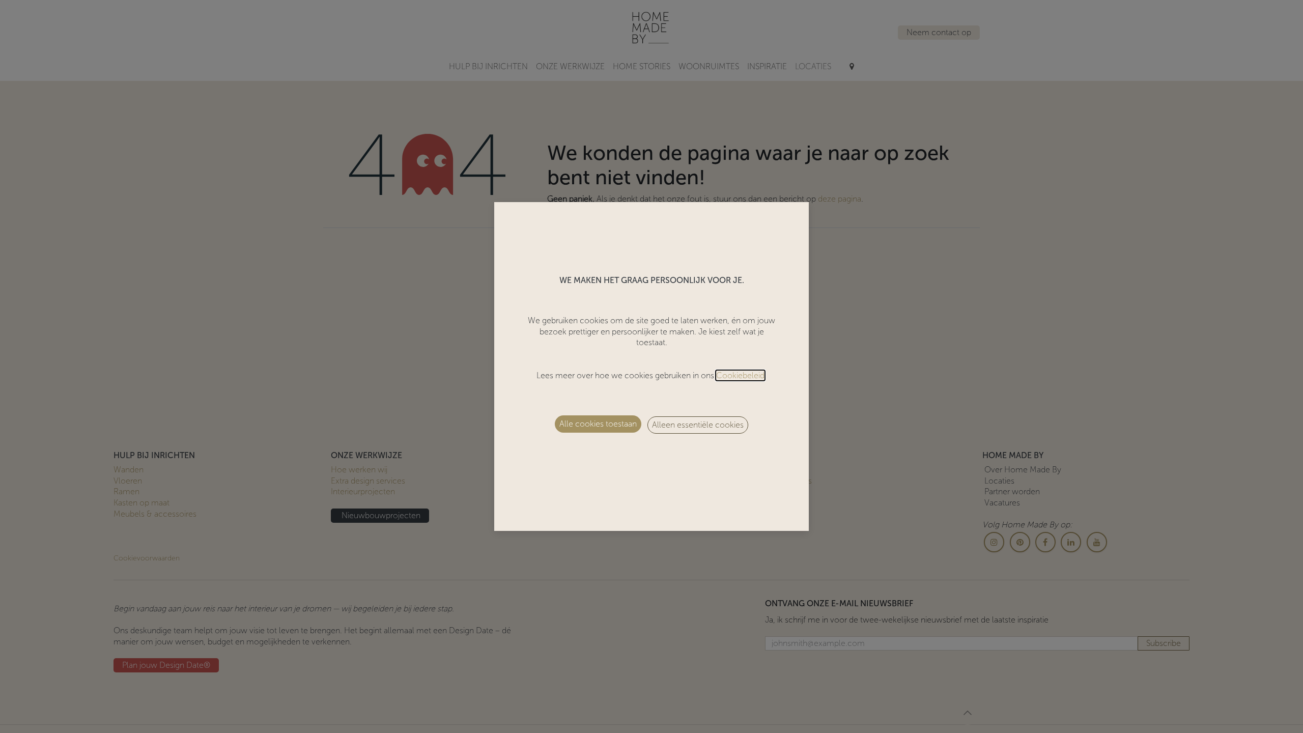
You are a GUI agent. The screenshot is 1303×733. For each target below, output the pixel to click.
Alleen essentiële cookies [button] (698, 425)
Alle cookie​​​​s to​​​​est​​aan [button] (598, 424)
